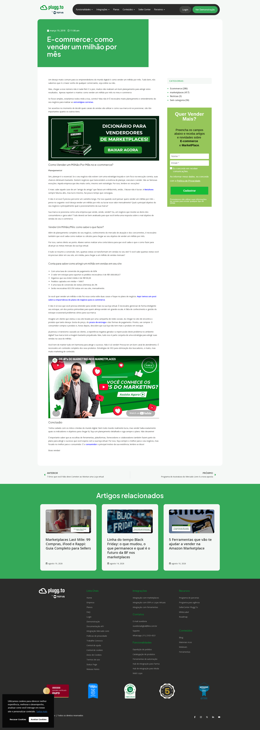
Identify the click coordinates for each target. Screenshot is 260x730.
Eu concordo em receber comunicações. (185, 170)
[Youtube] (219, 717)
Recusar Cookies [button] (18, 719)
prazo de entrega (97, 322)
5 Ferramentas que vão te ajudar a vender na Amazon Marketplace (190, 544)
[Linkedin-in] (213, 717)
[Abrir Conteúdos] (134, 9)
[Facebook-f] (195, 717)
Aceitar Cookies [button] (39, 719)
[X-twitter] (207, 717)
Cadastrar (189, 190)
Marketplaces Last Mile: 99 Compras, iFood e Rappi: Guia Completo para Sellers (68, 544)
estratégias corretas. (84, 102)
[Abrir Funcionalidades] (92, 9)
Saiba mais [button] (41, 711)
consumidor (91, 444)
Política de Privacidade (188, 181)
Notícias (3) (176, 96)
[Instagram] (201, 717)
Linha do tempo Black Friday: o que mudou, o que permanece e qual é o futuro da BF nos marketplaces (128, 548)
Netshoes (148, 189)
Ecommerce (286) (179, 88)
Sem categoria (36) (179, 100)
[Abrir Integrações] (109, 9)
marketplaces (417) (179, 92)
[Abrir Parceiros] (164, 9)
